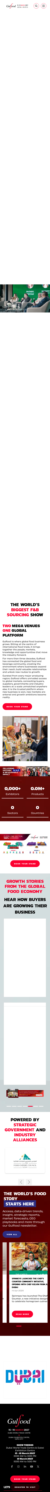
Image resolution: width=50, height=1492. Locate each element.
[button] (18, 1328)
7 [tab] (41, 1106)
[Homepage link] (17, 6)
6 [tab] (35, 1106)
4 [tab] (25, 1106)
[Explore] (43, 6)
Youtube (31, 1467)
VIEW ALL (12, 1234)
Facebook (12, 1467)
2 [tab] (14, 1106)
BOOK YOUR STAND (17, 706)
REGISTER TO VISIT (25, 1487)
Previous (21, 1182)
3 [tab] (19, 1106)
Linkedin (25, 1467)
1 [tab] (9, 1106)
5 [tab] (30, 1106)
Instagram (18, 1467)
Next (29, 1182)
